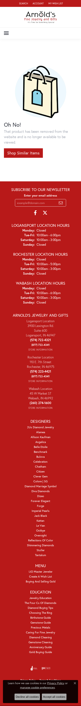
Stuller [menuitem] (41, 550)
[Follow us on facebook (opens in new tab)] (35, 212)
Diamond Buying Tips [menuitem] (40, 608)
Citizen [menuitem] (40, 471)
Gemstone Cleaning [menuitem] (40, 642)
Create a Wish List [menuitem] (40, 576)
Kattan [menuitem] (40, 520)
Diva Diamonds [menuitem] (40, 491)
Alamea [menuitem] (40, 432)
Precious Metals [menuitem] (40, 627)
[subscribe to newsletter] (61, 202)
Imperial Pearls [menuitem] (41, 511)
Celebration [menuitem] (40, 461)
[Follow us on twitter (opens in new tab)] (45, 212)
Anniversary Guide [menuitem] (40, 647)
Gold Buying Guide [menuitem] (40, 652)
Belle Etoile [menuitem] (40, 447)
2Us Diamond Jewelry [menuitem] (40, 427)
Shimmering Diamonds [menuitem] (40, 545)
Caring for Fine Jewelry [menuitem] (40, 632)
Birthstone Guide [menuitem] (40, 617)
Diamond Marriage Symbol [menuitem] (41, 486)
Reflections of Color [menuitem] (40, 540)
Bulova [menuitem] (40, 457)
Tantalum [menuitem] (40, 555)
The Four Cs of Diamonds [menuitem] (40, 603)
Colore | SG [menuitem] (40, 481)
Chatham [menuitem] (40, 466)
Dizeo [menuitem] (40, 496)
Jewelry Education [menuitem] (40, 598)
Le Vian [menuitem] (40, 525)
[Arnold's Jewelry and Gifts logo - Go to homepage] (40, 17)
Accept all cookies (54, 696)
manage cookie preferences (37, 687)
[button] (23, 3)
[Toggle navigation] (6, 33)
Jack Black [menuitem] (40, 516)
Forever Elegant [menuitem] (40, 501)
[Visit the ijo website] (45, 668)
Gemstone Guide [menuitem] (40, 622)
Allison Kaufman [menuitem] (41, 437)
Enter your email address (40, 195)
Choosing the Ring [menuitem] (40, 613)
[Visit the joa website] (34, 668)
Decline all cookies (27, 696)
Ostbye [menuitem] (40, 530)
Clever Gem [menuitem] (40, 476)
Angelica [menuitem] (40, 442)
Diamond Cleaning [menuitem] (40, 637)
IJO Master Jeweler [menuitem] (40, 571)
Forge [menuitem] (40, 506)
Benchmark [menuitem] (40, 452)
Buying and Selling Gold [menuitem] (40, 581)
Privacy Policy (55, 683)
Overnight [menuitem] (40, 535)
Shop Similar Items (23, 153)
